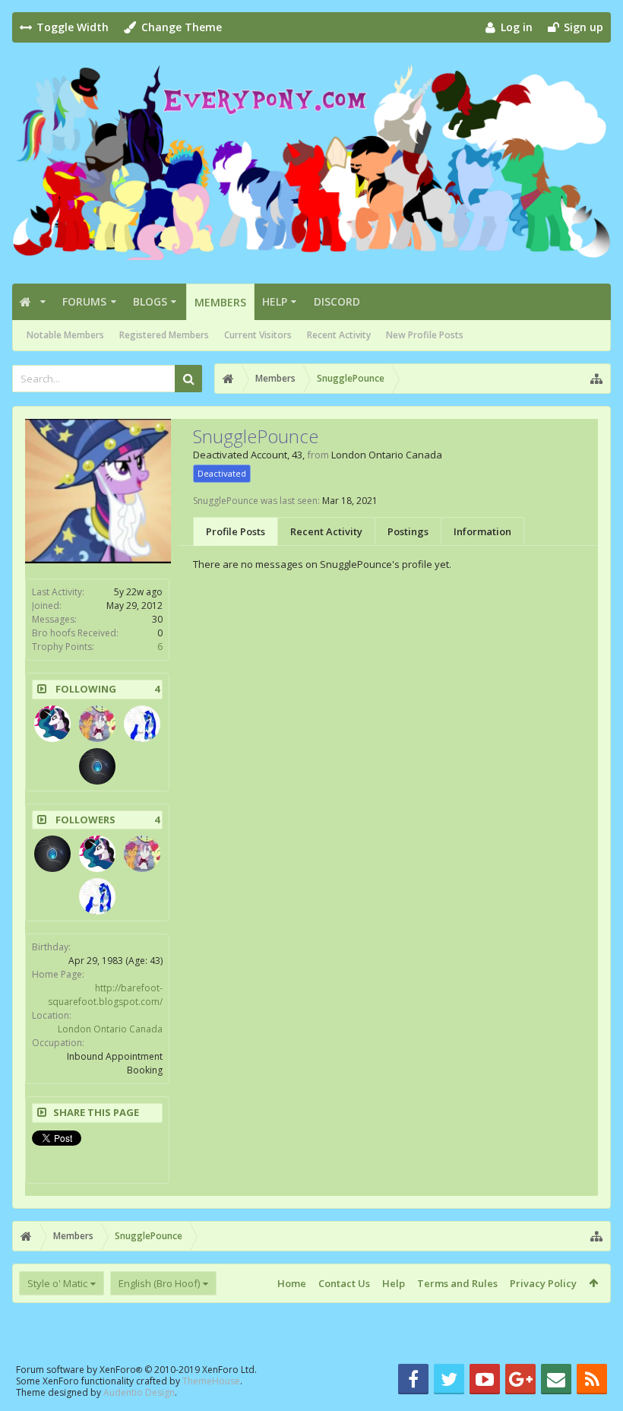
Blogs (150, 301)
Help (274, 301)
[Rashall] (97, 766)
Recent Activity (339, 334)
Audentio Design (139, 1392)
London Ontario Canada (110, 1029)
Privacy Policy (543, 1283)
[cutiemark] (97, 724)
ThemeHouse (211, 1381)
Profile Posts (235, 531)
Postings (408, 531)
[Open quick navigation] (596, 378)
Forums (84, 301)
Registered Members (164, 334)
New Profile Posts (424, 334)
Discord (337, 301)
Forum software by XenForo (136, 1369)
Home (291, 1283)
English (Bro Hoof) (159, 1283)
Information (482, 531)
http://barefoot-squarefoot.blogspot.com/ (105, 994)
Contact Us (344, 1283)
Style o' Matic (57, 1283)
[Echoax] (52, 724)
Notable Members (65, 334)
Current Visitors (258, 334)
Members (220, 302)
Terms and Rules (457, 1283)
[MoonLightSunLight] (142, 724)
